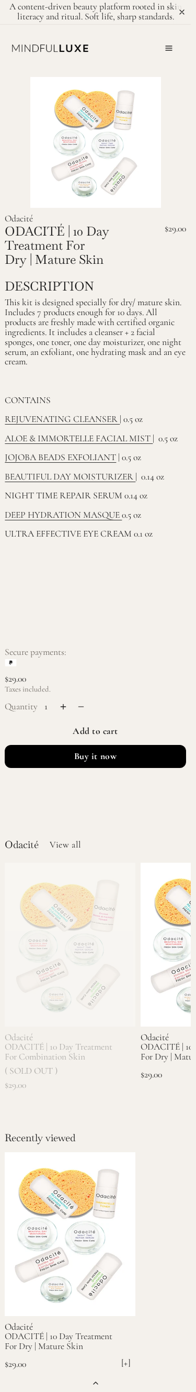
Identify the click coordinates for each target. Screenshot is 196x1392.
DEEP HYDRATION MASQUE (63, 514)
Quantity (21, 706)
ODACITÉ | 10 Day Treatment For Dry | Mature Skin (58, 1341)
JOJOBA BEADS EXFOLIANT (60, 457)
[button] (169, 48)
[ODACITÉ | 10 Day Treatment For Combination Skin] (70, 945)
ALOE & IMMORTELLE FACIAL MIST (79, 438)
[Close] (182, 12)
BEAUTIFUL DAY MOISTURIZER (70, 476)
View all (65, 844)
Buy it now (95, 756)
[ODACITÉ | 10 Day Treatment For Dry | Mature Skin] (70, 1234)
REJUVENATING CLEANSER (62, 419)
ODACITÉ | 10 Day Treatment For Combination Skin (58, 1051)
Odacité (19, 218)
